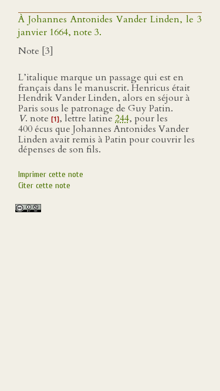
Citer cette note (44, 186)
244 (122, 118)
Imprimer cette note (50, 174)
